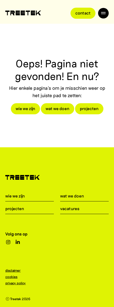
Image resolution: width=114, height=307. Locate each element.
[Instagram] (8, 242)
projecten (89, 108)
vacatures (70, 208)
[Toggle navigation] (103, 13)
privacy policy (15, 283)
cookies (11, 277)
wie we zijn (25, 108)
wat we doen (57, 108)
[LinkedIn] (18, 242)
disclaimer (13, 270)
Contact (83, 12)
